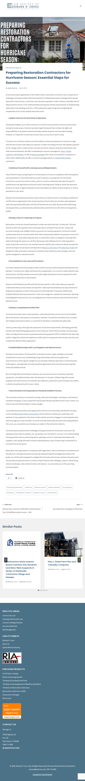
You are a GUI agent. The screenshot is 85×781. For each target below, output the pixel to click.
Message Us (6, 729)
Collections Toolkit (68, 248)
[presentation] (21, 544)
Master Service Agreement (12, 677)
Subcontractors (52, 493)
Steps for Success (39, 493)
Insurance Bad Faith (9, 626)
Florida (68, 151)
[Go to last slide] (5, 559)
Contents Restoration (63, 158)
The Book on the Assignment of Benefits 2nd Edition (21, 684)
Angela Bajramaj (12, 88)
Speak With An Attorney (11, 647)
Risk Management (9, 630)
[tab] (38, 590)
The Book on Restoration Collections (16, 688)
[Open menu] (81, 6)
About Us (5, 644)
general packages (38, 154)
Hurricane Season (40, 487)
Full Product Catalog (10, 673)
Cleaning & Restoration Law (12, 619)
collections (28, 487)
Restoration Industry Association (26, 414)
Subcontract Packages (10, 695)
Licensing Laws (67, 487)
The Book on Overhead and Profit (14, 680)
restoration (10, 493)
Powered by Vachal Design (42, 774)
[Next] (79, 559)
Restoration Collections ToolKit (14, 691)
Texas (63, 151)
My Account (6, 698)
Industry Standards (54, 487)
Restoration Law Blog (13, 68)
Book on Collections (49, 248)
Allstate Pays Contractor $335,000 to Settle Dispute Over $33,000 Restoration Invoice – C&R (21, 508)
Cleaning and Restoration (14, 487)
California (9, 154)
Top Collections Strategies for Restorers (68, 507)
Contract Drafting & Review (12, 622)
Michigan (20, 154)
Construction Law (8, 615)
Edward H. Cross (12, 582)
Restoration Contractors (23, 493)
